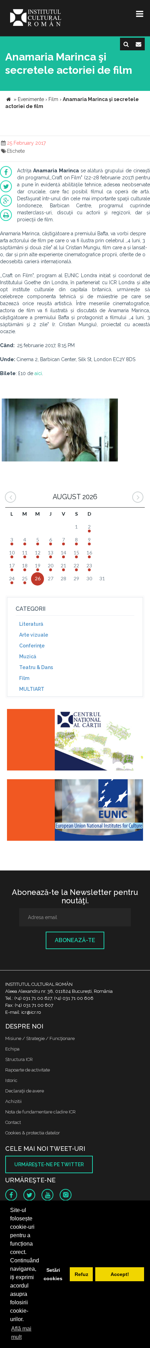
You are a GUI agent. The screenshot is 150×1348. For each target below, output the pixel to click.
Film (24, 678)
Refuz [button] (81, 1274)
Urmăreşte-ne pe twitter (49, 1164)
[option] (60, 431)
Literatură (31, 624)
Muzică (27, 656)
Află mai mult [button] (21, 1333)
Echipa (12, 1049)
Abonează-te (75, 940)
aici (38, 373)
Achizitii (13, 1101)
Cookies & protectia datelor (32, 1132)
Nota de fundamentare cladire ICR (40, 1111)
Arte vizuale (33, 635)
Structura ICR (19, 1059)
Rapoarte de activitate (27, 1070)
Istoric (11, 1080)
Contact (13, 1122)
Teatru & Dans (36, 667)
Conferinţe (32, 645)
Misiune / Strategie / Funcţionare (40, 1038)
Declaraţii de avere (24, 1091)
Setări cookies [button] (53, 1274)
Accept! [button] (120, 1274)
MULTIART (31, 689)
